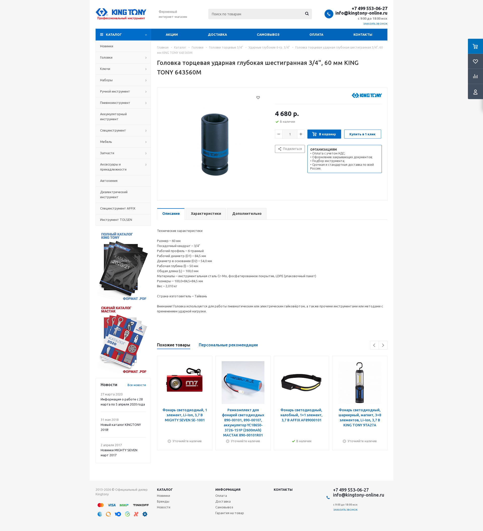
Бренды (163, 501)
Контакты (362, 34)
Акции (172, 34)
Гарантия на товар (229, 513)
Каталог (114, 34)
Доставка (217, 34)
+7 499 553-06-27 (369, 8)
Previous (374, 345)
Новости (163, 507)
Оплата (316, 34)
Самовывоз (268, 34)
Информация (227, 489)
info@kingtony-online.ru (361, 13)
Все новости (137, 385)
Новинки (163, 495)
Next (383, 345)
